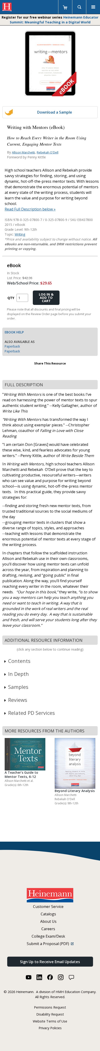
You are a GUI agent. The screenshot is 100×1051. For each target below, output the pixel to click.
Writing (20, 234)
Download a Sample (54, 112)
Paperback (12, 346)
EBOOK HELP (14, 332)
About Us (48, 921)
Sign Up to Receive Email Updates (50, 961)
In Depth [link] (18, 673)
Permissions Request (50, 1007)
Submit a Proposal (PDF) (49, 943)
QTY (10, 298)
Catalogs (48, 914)
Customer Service (48, 906)
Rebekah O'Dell (47, 152)
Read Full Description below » (30, 209)
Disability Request (50, 1014)
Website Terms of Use (50, 1021)
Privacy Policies (50, 1028)
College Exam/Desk (48, 936)
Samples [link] (18, 686)
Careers (48, 928)
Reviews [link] (17, 699)
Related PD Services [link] (31, 712)
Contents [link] (19, 660)
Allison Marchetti (23, 152)
